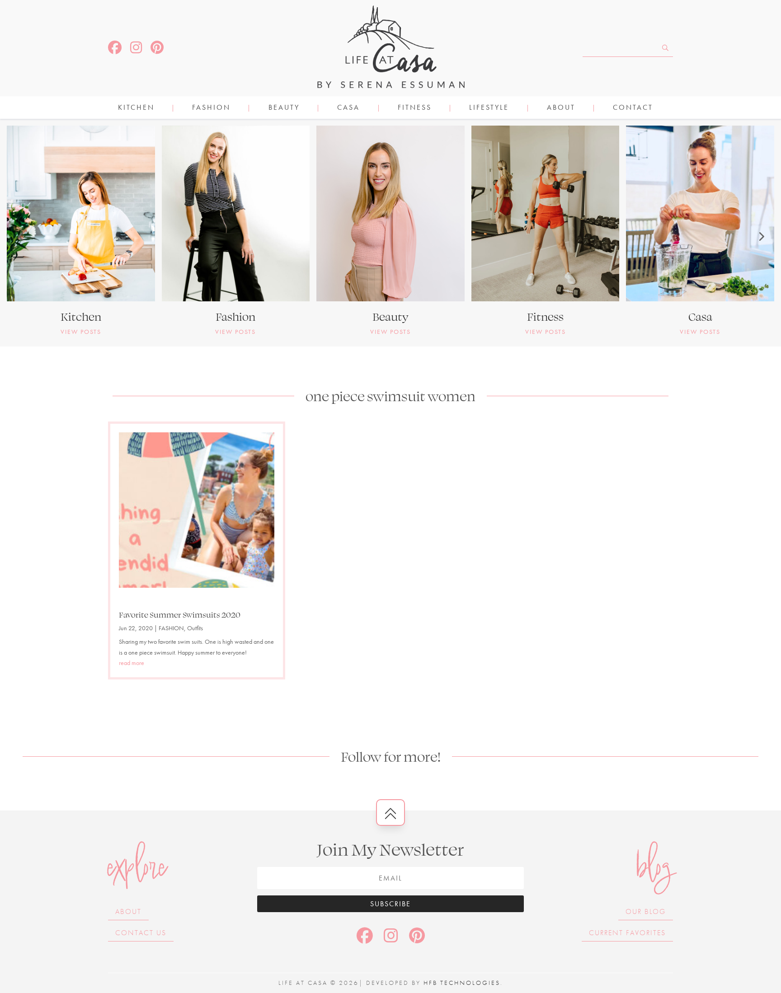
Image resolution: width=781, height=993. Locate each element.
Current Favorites (627, 932)
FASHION (211, 108)
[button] (20, 236)
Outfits (195, 628)
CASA (348, 108)
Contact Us (140, 932)
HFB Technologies (461, 983)
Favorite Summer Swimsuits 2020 (179, 614)
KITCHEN (136, 108)
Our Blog (646, 911)
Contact (633, 108)
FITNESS (415, 108)
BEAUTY (284, 108)
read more (131, 663)
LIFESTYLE (489, 108)
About (561, 108)
